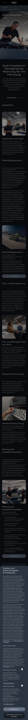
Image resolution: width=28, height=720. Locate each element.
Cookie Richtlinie (6, 640)
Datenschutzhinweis (18, 640)
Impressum (6, 642)
